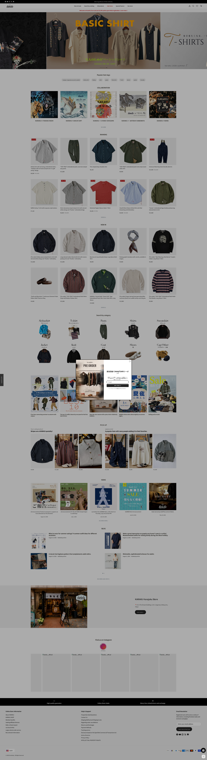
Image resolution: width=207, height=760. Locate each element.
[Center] (130, 361)
